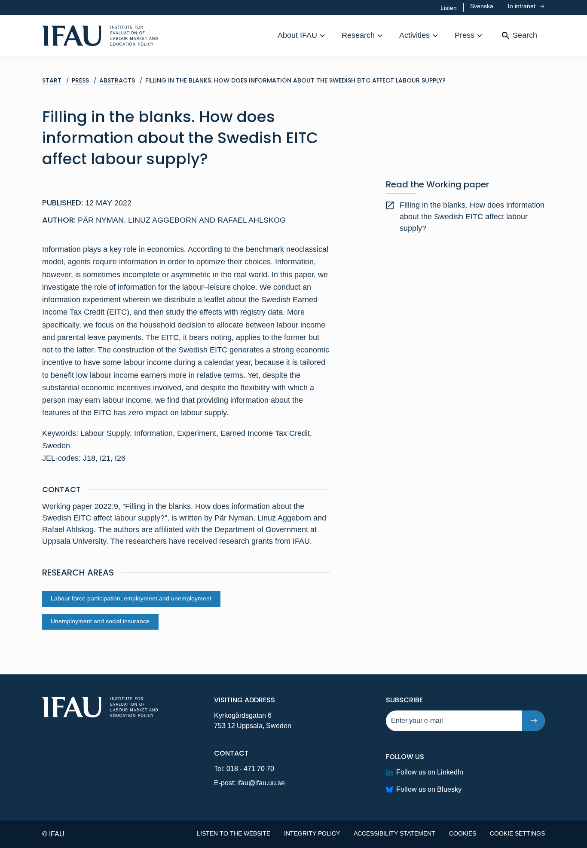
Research (358, 35)
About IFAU (297, 35)
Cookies (462, 833)
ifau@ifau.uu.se (261, 783)
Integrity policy (312, 833)
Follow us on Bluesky (429, 789)
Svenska (481, 6)
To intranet (522, 6)
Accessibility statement (394, 833)
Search (525, 35)
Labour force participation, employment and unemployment (131, 598)
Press (464, 35)
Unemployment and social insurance (100, 621)
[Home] (100, 35)
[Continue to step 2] (533, 720)
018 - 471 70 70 (250, 768)
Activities (414, 35)
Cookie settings (517, 833)
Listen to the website (233, 833)
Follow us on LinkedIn (429, 772)
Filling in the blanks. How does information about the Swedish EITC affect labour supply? (472, 217)
